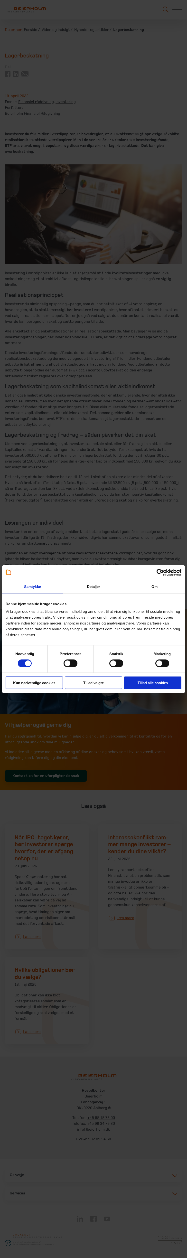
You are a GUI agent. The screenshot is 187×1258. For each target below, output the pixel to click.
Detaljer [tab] (93, 586)
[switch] (70, 663)
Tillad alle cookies (153, 683)
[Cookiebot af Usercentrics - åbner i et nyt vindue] (160, 572)
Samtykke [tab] (32, 586)
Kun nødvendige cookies (34, 683)
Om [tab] (154, 586)
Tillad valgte (93, 683)
